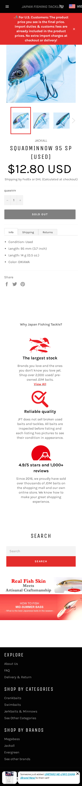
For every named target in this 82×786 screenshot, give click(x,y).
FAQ (7, 670)
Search (41, 561)
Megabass (12, 739)
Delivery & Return (18, 677)
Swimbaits (12, 705)
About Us (11, 664)
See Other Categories (20, 718)
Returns (48, 232)
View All (40, 384)
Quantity (10, 190)
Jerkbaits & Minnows (20, 711)
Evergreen (11, 752)
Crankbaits (12, 698)
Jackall (9, 746)
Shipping (28, 232)
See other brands (17, 759)
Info (11, 232)
